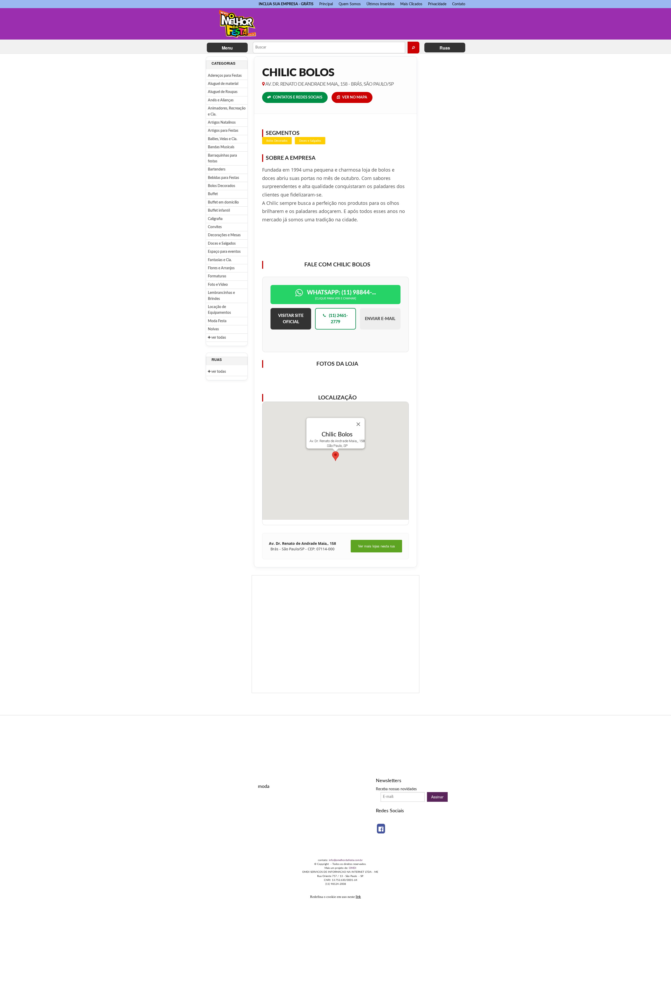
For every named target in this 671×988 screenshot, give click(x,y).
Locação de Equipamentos (219, 310)
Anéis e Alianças (221, 100)
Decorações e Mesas (224, 235)
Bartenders (216, 169)
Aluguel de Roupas (222, 92)
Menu (227, 48)
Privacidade (437, 4)
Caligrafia (215, 219)
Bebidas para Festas (223, 178)
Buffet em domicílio (223, 202)
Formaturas (217, 276)
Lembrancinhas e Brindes (221, 295)
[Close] (358, 424)
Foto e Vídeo (218, 285)
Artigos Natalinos (222, 122)
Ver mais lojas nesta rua (376, 546)
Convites (215, 227)
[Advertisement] (366, 22)
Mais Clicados (411, 4)
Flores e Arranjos (221, 268)
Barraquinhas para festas (222, 158)
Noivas (213, 329)
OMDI (352, 868)
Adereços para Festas (225, 76)
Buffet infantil (219, 210)
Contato (458, 4)
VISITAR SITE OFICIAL (291, 319)
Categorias (223, 63)
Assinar (437, 796)
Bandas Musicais (221, 147)
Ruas (445, 48)
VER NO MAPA (354, 97)
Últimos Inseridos (380, 4)
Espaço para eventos (224, 252)
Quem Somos (350, 4)
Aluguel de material (223, 84)
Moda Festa (217, 321)
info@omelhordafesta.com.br (346, 860)
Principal (326, 4)
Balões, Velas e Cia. (222, 139)
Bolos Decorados (221, 186)
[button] (335, 456)
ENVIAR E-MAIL (380, 319)
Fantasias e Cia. (220, 260)
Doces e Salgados (222, 243)
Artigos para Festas (223, 131)
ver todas (218, 337)
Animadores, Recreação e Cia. (227, 111)
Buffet (213, 194)
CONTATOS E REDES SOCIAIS (297, 97)
